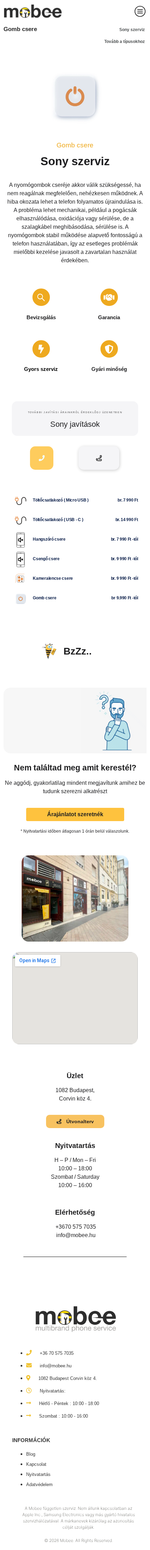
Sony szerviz (132, 29)
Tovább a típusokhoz (124, 41)
